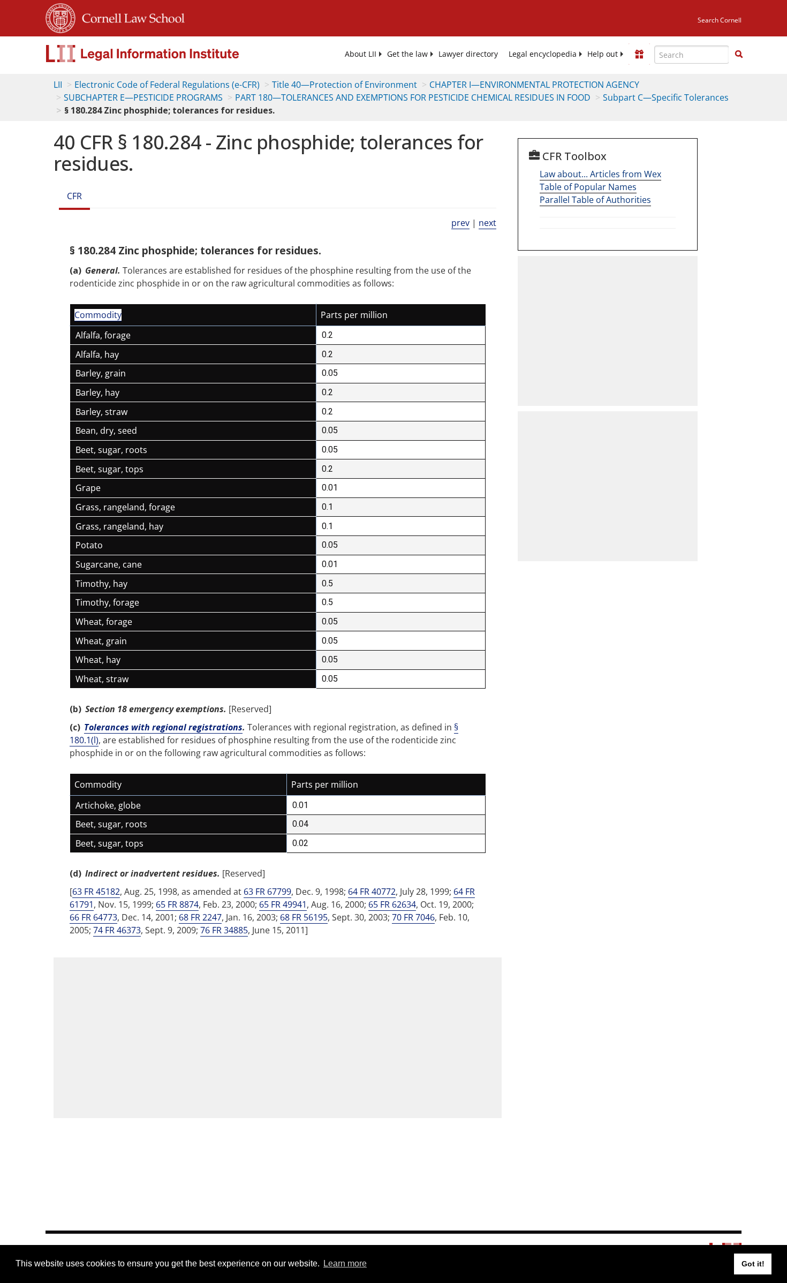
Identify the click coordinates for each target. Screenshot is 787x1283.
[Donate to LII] (639, 54)
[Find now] (739, 54)
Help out (602, 54)
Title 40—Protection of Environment (344, 84)
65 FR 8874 (177, 904)
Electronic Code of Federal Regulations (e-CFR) (167, 84)
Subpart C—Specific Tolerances (666, 97)
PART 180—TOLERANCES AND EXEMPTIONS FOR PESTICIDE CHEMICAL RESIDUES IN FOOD (413, 97)
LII (58, 84)
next (487, 223)
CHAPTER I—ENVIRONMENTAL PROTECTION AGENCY (534, 84)
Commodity (98, 315)
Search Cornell (719, 20)
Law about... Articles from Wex (600, 174)
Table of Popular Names (588, 187)
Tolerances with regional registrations (163, 727)
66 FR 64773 (93, 917)
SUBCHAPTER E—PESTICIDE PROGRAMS (143, 97)
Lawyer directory (468, 54)
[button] (739, 54)
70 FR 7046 (413, 917)
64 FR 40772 (372, 891)
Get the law (407, 54)
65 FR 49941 (283, 904)
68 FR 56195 (304, 917)
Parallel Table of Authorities (595, 200)
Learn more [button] (345, 1263)
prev (460, 223)
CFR (74, 196)
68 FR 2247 (200, 917)
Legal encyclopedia (543, 54)
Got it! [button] (753, 1263)
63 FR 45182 (96, 891)
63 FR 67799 (267, 891)
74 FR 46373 (117, 930)
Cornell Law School (130, 16)
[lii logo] (166, 53)
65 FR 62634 (392, 904)
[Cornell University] (60, 16)
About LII (360, 54)
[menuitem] (360, 54)
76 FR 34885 (224, 930)
